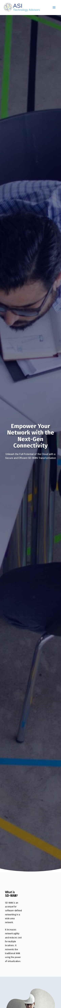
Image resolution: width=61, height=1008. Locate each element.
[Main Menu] (54, 7)
